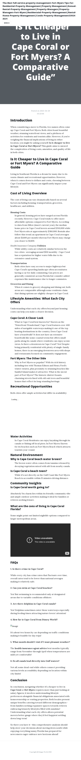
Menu (6, 23)
